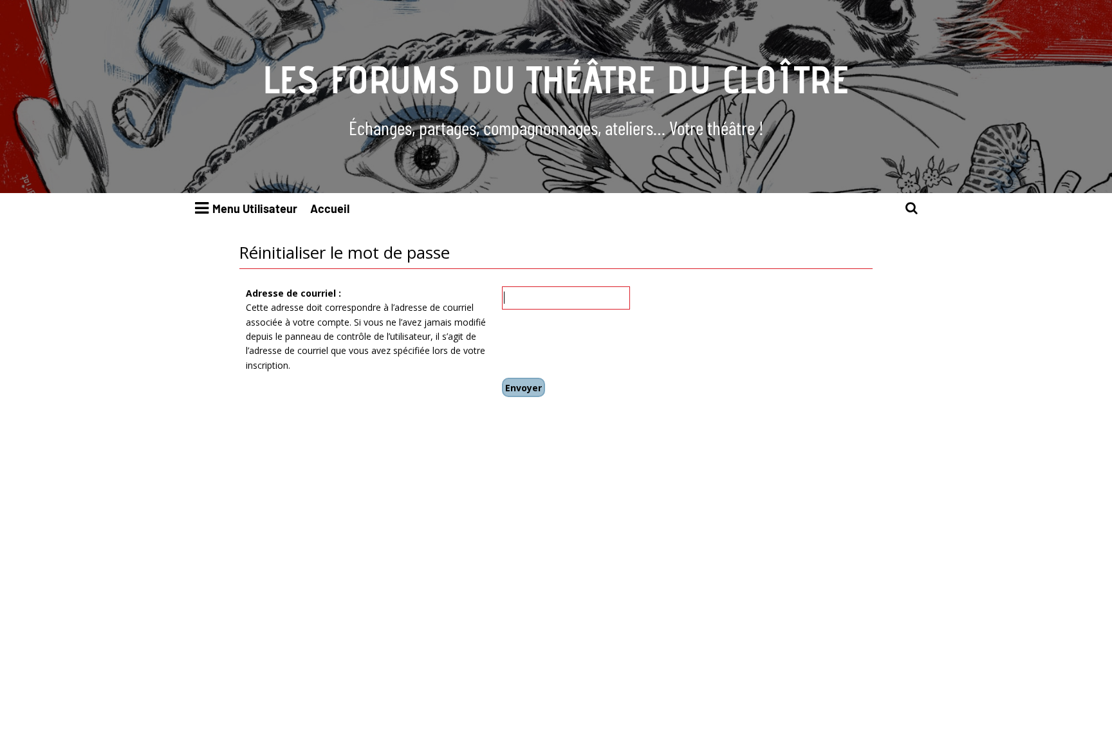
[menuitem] (912, 209)
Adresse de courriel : (293, 293)
